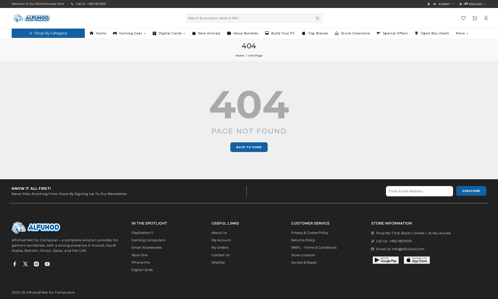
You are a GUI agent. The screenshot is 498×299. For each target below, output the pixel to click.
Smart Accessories (147, 247)
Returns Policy (303, 240)
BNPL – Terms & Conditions (314, 247)
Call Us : (91, 4)
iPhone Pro (141, 262)
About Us (219, 233)
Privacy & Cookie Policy (309, 233)
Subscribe (471, 191)
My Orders (220, 247)
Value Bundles (245, 33)
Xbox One (140, 255)
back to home (248, 147)
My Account (221, 240)
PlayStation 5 (142, 233)
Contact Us (220, 255)
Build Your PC (283, 33)
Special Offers (395, 33)
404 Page (255, 55)
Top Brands (318, 33)
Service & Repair (304, 262)
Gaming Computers (148, 240)
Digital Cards (142, 270)
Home (101, 33)
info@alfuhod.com (408, 249)
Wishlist (218, 262)
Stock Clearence (355, 33)
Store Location (303, 255)
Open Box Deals (435, 33)
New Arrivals (209, 33)
